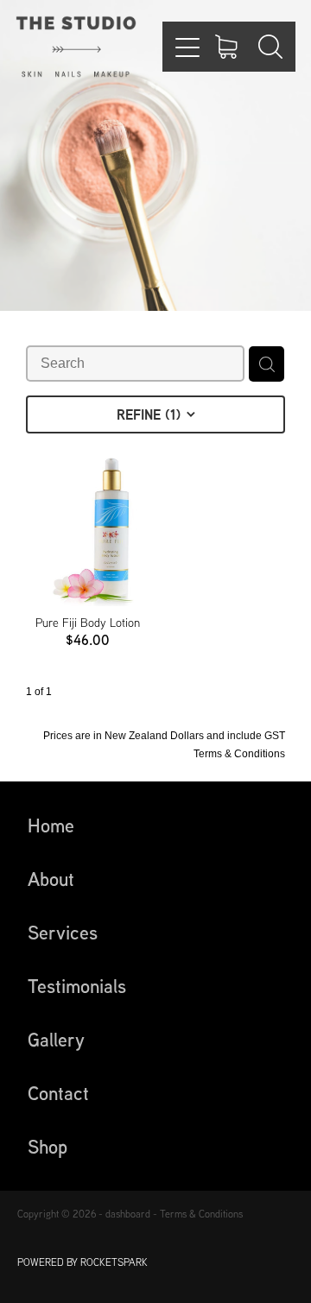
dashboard (127, 1213)
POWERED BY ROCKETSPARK (82, 1262)
